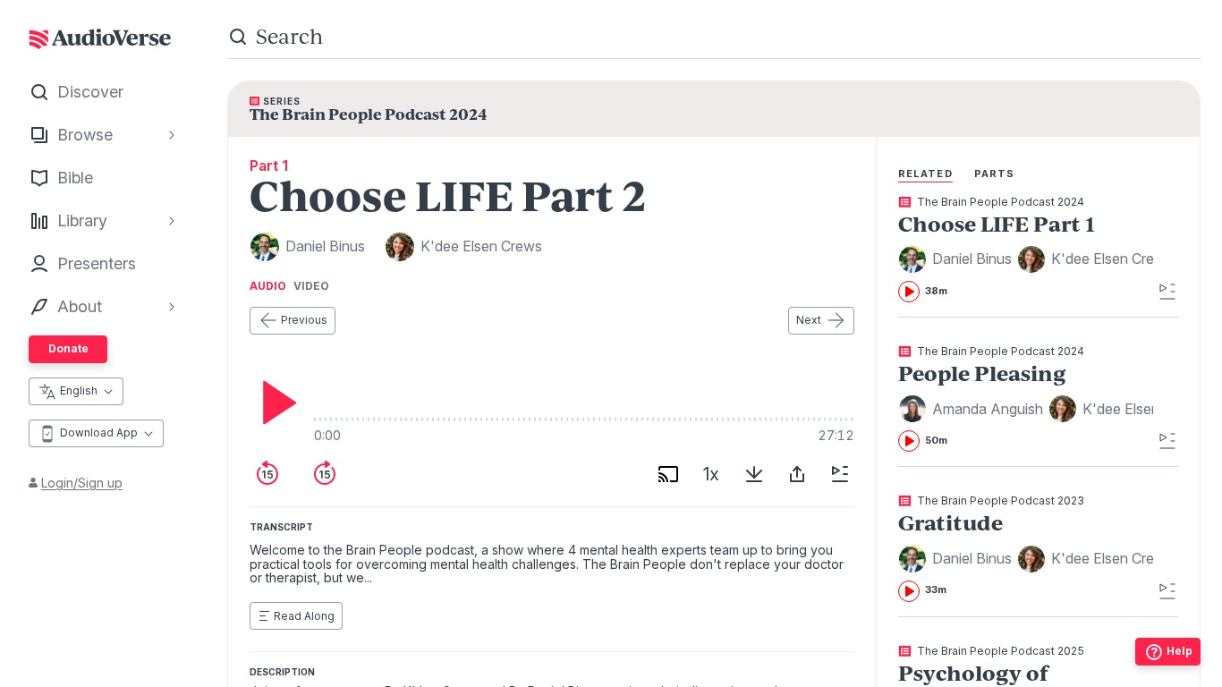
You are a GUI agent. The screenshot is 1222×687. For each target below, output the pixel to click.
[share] (797, 474)
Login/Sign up (82, 482)
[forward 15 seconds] (325, 474)
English (79, 390)
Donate (68, 348)
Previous (304, 320)
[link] (1025, 249)
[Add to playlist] (840, 474)
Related (925, 173)
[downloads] (754, 474)
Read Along (304, 616)
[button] (957, 259)
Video (311, 286)
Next (808, 320)
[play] (274, 402)
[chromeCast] (668, 474)
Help (1179, 650)
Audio (268, 286)
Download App (99, 432)
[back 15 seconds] (267, 474)
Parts (994, 173)
